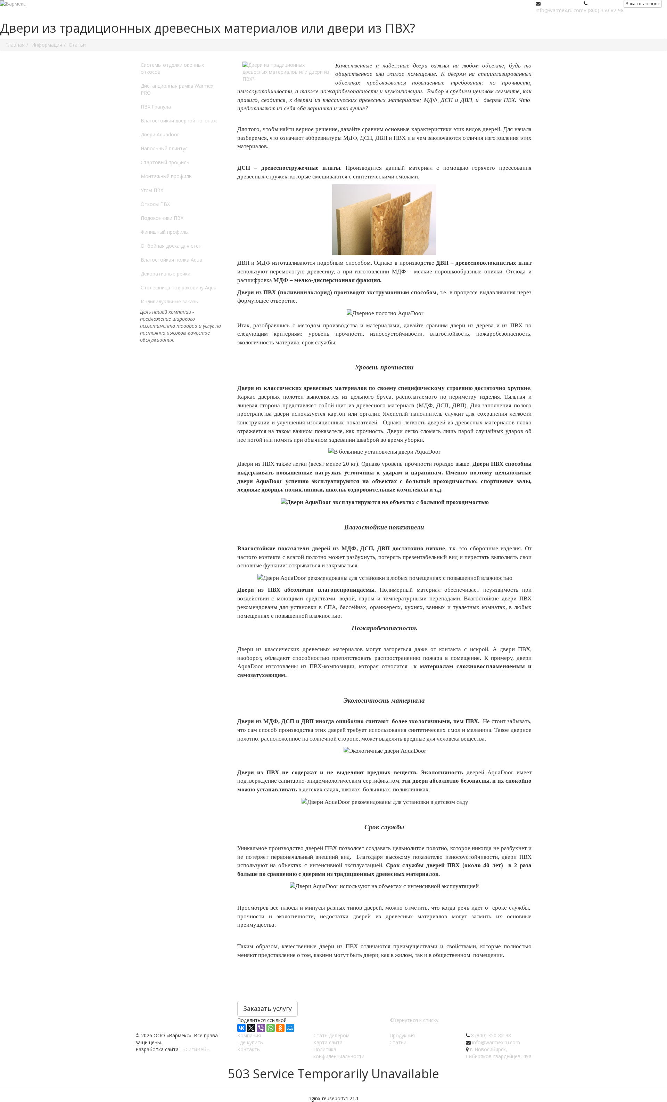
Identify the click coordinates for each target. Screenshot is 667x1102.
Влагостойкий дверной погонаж (179, 120)
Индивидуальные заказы (170, 301)
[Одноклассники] (280, 1028)
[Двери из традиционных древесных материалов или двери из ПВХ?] (286, 72)
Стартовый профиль (165, 162)
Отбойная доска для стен (171, 245)
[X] (251, 1028)
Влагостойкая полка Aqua (171, 259)
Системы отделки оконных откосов (172, 68)
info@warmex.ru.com (560, 10)
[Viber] (261, 1028)
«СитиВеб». (196, 1049)
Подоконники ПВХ (162, 218)
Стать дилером (331, 1035)
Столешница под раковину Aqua (178, 287)
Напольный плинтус (164, 148)
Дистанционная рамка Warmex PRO (177, 89)
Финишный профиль (164, 232)
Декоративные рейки (165, 273)
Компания (249, 1035)
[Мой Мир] (290, 1028)
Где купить (250, 1042)
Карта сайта (328, 1042)
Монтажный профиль (166, 176)
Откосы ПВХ (155, 204)
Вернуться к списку (415, 1020)
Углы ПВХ (152, 190)
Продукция (402, 1035)
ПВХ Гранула (156, 106)
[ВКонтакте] (241, 1028)
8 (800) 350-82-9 (602, 10)
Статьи (397, 1042)
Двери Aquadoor (160, 134)
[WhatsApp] (270, 1028)
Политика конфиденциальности (338, 1053)
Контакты (249, 1049)
